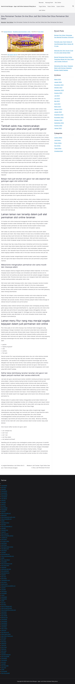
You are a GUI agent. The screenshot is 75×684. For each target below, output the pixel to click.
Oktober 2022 (58, 120)
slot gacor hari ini (12, 54)
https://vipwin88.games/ (7, 535)
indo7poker (4, 539)
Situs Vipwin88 (4, 665)
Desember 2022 (58, 114)
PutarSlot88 (4, 491)
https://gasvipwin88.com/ (7, 556)
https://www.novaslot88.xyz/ (8, 585)
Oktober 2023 (58, 87)
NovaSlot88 (4, 493)
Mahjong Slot (4, 617)
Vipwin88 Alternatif (5, 654)
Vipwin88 (3, 489)
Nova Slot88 (4, 494)
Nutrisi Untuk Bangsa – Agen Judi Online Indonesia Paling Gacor (18, 6)
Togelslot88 (4, 485)
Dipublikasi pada (21, 31)
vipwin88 (3, 528)
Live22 (2, 595)
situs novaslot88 (5, 656)
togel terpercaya (5, 572)
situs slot (3, 602)
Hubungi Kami (49, 2)
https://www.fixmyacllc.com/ (8, 517)
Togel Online (42, 6)
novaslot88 (4, 561)
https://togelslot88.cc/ (6, 526)
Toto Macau (4, 498)
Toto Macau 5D (5, 548)
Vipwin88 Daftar (5, 522)
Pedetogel (3, 649)
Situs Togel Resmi (5, 559)
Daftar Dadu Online (6, 634)
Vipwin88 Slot (4, 530)
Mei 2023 (57, 101)
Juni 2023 (57, 98)
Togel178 (3, 532)
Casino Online (60, 6)
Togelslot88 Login (5, 580)
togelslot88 (4, 598)
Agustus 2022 (58, 125)
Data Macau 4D (5, 632)
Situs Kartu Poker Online (7, 546)
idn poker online (5, 541)
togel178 (3, 504)
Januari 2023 (58, 112)
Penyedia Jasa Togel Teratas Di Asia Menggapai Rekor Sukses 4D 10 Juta (63, 44)
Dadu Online (4, 628)
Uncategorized (58, 151)
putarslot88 (4, 597)
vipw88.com (4, 537)
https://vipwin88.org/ (6, 519)
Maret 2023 (57, 106)
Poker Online (51, 6)
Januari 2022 (58, 128)
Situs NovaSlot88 (5, 673)
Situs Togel (4, 647)
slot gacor (3, 604)
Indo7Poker (4, 543)
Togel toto (3, 645)
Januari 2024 (58, 82)
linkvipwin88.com (5, 554)
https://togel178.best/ (6, 608)
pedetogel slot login (6, 569)
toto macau (4, 582)
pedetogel (3, 567)
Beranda (41, 2)
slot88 (2, 558)
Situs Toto (3, 576)
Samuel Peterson (8, 31)
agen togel (3, 651)
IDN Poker (3, 637)
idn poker (3, 506)
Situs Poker (4, 578)
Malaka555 (4, 515)
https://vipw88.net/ (6, 513)
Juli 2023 (57, 95)
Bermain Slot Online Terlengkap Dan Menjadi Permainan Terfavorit (64, 36)
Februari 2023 (58, 109)
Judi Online (42, 10)
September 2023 (59, 90)
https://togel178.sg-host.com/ (8, 610)
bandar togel (4, 584)
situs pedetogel (5, 571)
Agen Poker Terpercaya (7, 636)
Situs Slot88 (4, 615)
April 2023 (57, 104)
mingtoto (3, 500)
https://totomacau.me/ (6, 563)
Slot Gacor (3, 487)
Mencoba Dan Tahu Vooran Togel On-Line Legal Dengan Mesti (63, 51)
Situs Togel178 (4, 533)
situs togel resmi (5, 565)
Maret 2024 (57, 79)
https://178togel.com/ (6, 606)
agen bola (3, 667)
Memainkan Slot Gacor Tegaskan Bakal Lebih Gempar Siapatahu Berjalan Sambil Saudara (63, 68)
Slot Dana (3, 524)
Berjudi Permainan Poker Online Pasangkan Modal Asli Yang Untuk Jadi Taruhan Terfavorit (64, 59)
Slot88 (2, 520)
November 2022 (59, 117)
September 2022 (59, 123)
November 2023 (59, 85)
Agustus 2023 (58, 93)
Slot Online (58, 2)
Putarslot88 (4, 658)
